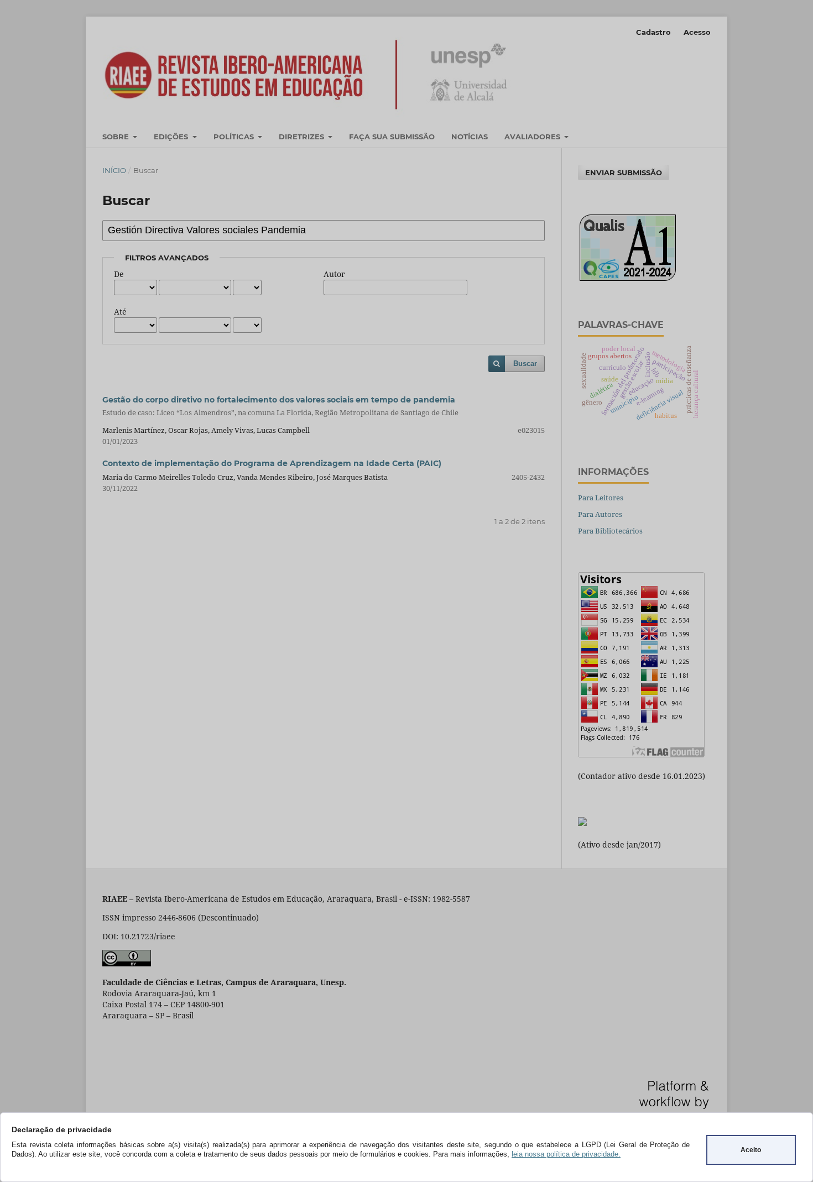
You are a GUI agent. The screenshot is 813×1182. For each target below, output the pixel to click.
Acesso (697, 32)
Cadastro (653, 32)
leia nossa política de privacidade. (566, 1154)
